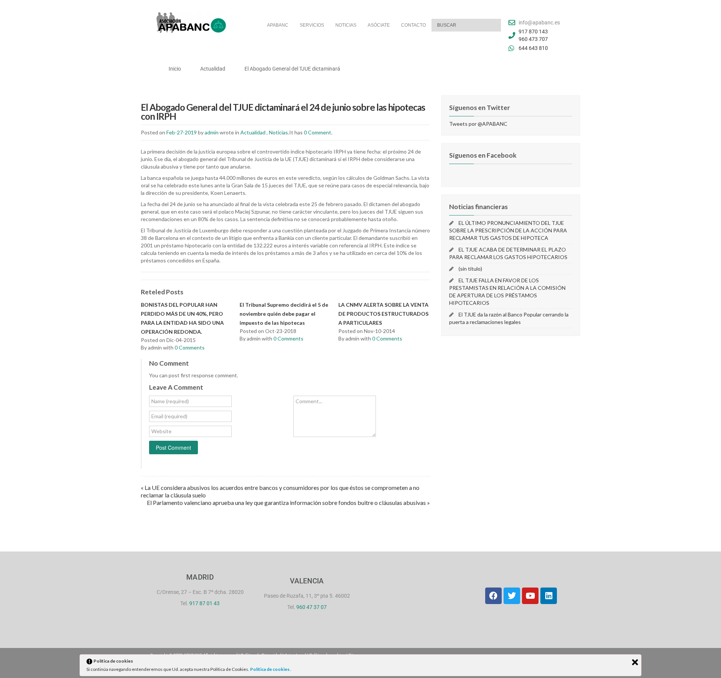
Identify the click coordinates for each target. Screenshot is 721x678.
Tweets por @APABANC (478, 124)
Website (161, 431)
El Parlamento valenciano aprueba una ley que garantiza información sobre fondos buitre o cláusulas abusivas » (288, 502)
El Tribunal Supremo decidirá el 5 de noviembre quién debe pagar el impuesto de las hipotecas (284, 313)
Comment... (309, 401)
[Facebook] (493, 596)
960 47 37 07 (311, 607)
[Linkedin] (548, 596)
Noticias (278, 132)
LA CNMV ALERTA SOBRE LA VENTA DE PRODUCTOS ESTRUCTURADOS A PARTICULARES (383, 313)
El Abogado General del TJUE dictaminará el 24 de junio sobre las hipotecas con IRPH (283, 112)
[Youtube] (530, 596)
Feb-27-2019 (181, 132)
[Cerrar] (635, 662)
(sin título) (470, 268)
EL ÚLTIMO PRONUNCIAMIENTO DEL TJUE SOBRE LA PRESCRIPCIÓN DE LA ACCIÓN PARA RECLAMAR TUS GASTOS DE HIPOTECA (508, 230)
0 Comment (317, 132)
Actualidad (252, 132)
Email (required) (169, 416)
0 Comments (190, 347)
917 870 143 (533, 32)
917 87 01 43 (204, 603)
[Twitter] (512, 596)
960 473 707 (533, 39)
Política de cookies (270, 669)
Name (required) (170, 401)
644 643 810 (533, 48)
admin (212, 132)
